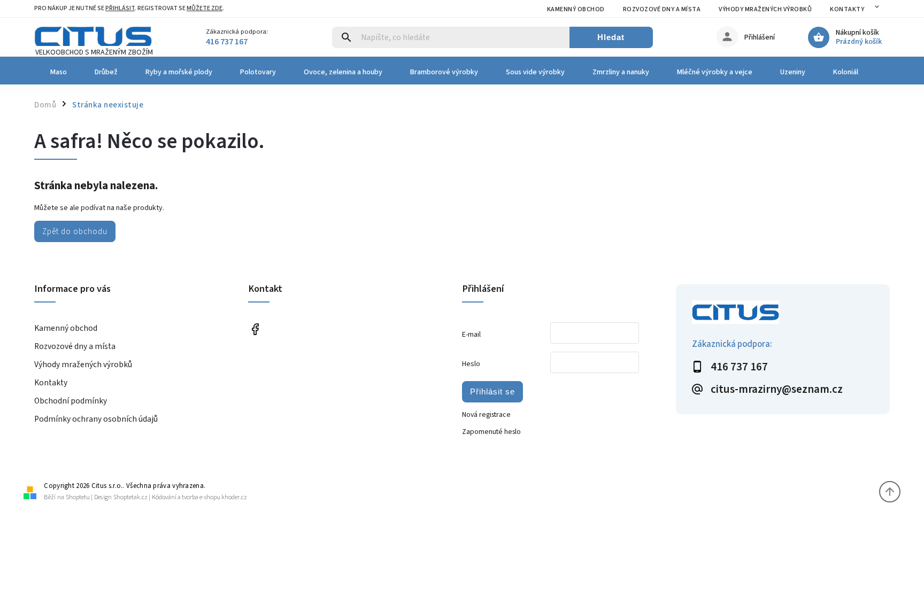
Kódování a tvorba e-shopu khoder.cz (199, 497)
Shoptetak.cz (130, 497)
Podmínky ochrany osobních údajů (96, 419)
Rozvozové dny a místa (662, 9)
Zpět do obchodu (74, 231)
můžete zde (204, 8)
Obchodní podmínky (70, 401)
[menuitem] (57, 72)
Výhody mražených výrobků (765, 9)
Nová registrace (486, 414)
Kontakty (847, 9)
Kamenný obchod (576, 9)
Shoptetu (78, 497)
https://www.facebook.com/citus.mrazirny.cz (254, 329)
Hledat (611, 37)
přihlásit (120, 8)
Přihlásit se (492, 391)
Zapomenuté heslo (491, 432)
